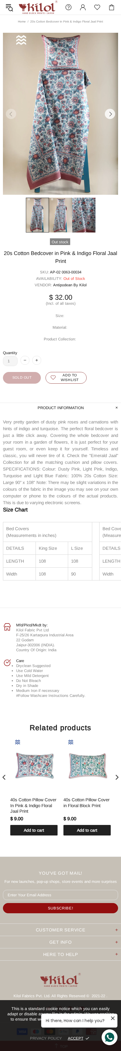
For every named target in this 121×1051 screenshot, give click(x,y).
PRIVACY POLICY (46, 1038)
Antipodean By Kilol (70, 285)
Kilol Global (38, 7)
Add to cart (34, 830)
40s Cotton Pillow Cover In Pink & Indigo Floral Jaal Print (33, 805)
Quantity (10, 353)
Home (22, 21)
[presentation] (4, 777)
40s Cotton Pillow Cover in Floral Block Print (86, 802)
